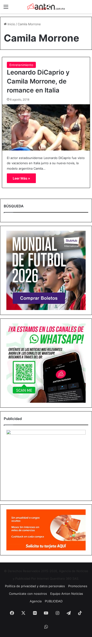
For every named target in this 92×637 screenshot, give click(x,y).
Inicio (11, 24)
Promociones (77, 586)
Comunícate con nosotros (28, 593)
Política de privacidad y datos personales (35, 586)
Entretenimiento (21, 65)
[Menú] (6, 8)
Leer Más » (21, 178)
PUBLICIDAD (54, 601)
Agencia (36, 601)
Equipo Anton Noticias (66, 593)
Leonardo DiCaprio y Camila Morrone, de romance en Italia (38, 81)
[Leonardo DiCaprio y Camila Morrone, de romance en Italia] (46, 127)
